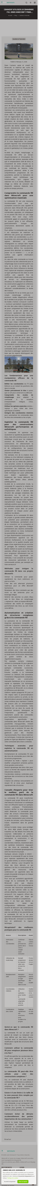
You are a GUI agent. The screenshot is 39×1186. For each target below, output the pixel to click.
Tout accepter (23, 1181)
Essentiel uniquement (9, 1181)
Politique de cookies (12, 1178)
